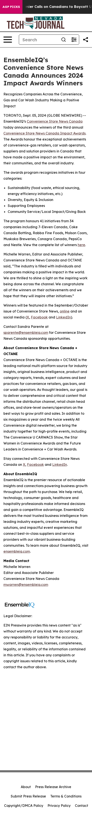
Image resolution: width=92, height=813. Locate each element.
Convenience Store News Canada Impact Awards (44, 133)
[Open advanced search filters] (74, 39)
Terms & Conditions (66, 796)
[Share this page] (86, 39)
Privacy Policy (59, 805)
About (26, 787)
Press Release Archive (53, 787)
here (81, 245)
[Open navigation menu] (7, 39)
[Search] (63, 39)
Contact (81, 805)
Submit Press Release (28, 796)
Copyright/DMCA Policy (23, 805)
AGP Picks (11, 7)
